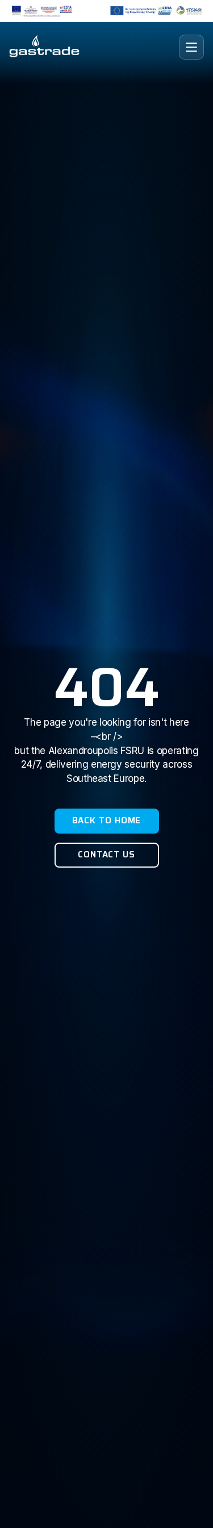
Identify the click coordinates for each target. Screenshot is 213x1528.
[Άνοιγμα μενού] (191, 47)
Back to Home (106, 820)
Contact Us (106, 854)
